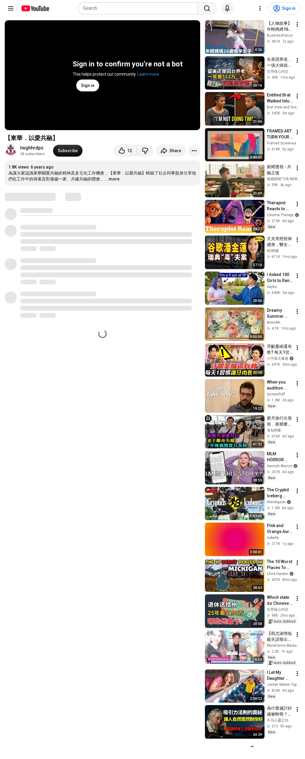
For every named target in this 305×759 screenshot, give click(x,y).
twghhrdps (31, 148)
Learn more (148, 74)
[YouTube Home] (35, 8)
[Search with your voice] (227, 8)
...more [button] (112, 179)
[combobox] (139, 8)
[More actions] (194, 151)
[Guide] (10, 8)
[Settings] (260, 8)
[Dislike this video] (145, 151)
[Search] (207, 8)
